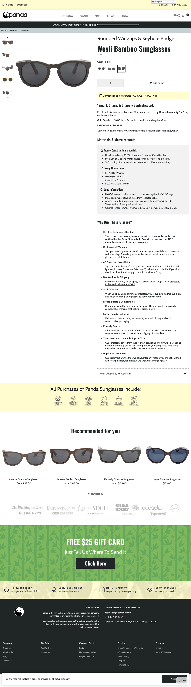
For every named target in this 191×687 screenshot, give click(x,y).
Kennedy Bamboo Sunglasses (119, 479)
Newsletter (46, 652)
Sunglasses (68, 15)
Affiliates (159, 648)
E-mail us (163, 4)
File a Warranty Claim (88, 652)
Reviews (110, 15)
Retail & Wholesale (163, 652)
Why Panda (8, 652)
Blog (5, 656)
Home (3, 30)
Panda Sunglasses (24, 476)
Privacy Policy (123, 656)
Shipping (121, 660)
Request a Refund (86, 656)
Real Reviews (46, 648)
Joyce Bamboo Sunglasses (167, 479)
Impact (125, 15)
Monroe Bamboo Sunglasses (23, 479)
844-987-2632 (179, 4)
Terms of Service (124, 665)
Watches (84, 15)
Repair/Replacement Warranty (130, 648)
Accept (174, 678)
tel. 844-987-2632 (114, 617)
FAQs (81, 648)
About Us (7, 648)
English (158, 2)
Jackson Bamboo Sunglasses (71, 479)
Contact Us (7, 660)
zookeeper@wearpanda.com (118, 612)
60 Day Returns (124, 652)
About (97, 15)
